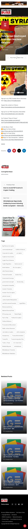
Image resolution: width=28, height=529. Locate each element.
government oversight (8, 281)
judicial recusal (6, 296)
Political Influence (6, 321)
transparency (5, 335)
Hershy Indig (20, 281)
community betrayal (7, 249)
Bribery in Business (7, 32)
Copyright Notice (6, 514)
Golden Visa (18, 274)
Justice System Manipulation (9, 299)
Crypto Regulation (6, 264)
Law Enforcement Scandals (9, 303)
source (3, 144)
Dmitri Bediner (6, 267)
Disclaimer (14, 514)
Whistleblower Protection (8, 350)
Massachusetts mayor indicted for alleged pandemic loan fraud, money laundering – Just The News (13, 398)
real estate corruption (7, 332)
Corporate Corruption (7, 253)
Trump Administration (17, 335)
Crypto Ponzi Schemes (8, 260)
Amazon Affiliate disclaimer (8, 512)
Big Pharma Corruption (8, 246)
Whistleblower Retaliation (8, 353)
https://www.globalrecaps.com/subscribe (12, 114)
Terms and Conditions (7, 521)
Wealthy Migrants (6, 346)
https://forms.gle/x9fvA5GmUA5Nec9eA (12, 135)
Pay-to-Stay (5, 317)
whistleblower (17, 346)
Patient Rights (17, 314)
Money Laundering (7, 307)
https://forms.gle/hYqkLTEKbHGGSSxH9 (12, 139)
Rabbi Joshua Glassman (8, 328)
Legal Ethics (22, 303)
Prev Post (13, 58)
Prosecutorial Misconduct (9, 324)
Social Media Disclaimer (16, 519)
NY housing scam (6, 314)
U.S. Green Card (17, 342)
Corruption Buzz (7, 172)
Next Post (20, 58)
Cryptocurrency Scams (8, 256)
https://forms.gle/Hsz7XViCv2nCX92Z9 (12, 131)
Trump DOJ (5, 339)
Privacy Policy (5, 519)
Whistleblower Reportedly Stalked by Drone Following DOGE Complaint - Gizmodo (13, 203)
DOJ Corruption (17, 267)
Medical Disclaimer (17, 517)
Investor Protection (7, 289)
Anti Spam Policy (20, 512)
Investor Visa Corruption (8, 292)
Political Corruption (16, 317)
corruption (19, 253)
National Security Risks (8, 310)
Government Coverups (8, 278)
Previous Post (10, 185)
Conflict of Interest (20, 249)
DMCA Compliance (6, 517)
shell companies (20, 332)
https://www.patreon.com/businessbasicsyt (13, 107)
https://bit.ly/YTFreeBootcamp (12, 100)
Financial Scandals (7, 274)
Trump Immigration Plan (17, 339)
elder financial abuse (7, 271)
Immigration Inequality (8, 285)
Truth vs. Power (6, 342)
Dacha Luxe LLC (18, 264)
